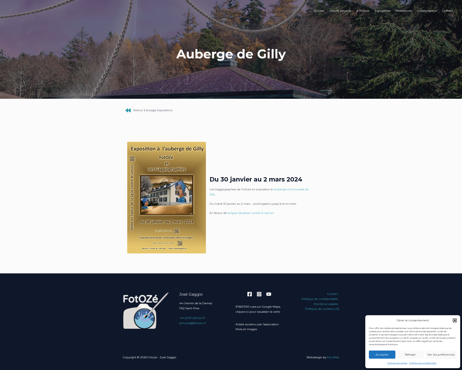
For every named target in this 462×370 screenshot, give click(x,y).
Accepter (382, 354)
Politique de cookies (397, 363)
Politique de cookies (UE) (322, 309)
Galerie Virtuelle (340, 10)
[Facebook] (249, 294)
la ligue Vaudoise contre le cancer (251, 213)
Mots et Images (246, 329)
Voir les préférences (441, 354)
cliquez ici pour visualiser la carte (258, 311)
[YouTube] (268, 294)
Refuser (410, 354)
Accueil (319, 10)
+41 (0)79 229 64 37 (192, 318)
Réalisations (403, 10)
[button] (455, 320)
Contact (447, 10)
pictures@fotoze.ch (192, 323)
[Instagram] (259, 294)
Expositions (382, 10)
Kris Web (333, 357)
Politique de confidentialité (422, 363)
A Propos (363, 10)
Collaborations (427, 10)
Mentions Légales (326, 304)
